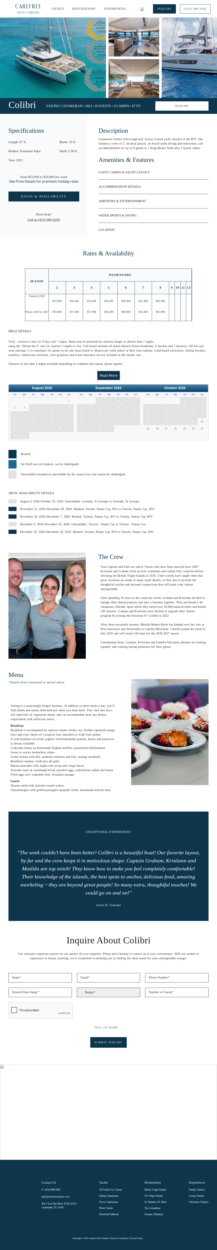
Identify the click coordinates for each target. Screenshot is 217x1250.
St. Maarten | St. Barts (156, 1201)
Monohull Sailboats (109, 1214)
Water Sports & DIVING (118, 215)
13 (51, 414)
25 (33, 428)
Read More (108, 375)
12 (42, 414)
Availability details (31, 493)
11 (33, 414)
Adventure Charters (199, 1201)
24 (24, 428)
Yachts (57, 8)
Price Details (26, 181)
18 (33, 421)
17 (24, 421)
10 (24, 414)
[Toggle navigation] (8, 8)
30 (15, 435)
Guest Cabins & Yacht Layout (124, 172)
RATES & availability (44, 196)
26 (42, 428)
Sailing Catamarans (108, 1195)
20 (51, 421)
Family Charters (197, 1189)
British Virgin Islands (155, 1189)
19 (42, 421)
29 (69, 428)
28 (60, 428)
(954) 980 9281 (195, 8)
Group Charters (196, 1195)
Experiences (115, 8)
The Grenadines (152, 1208)
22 (69, 421)
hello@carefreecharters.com (55, 1196)
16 (15, 421)
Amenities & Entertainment (122, 201)
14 (60, 414)
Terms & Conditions (119, 1238)
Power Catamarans (108, 1201)
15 (69, 414)
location (106, 230)
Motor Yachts (106, 1208)
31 (24, 435)
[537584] (147, 106)
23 (15, 428)
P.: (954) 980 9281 (51, 1189)
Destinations (83, 8)
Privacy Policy (136, 1238)
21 (60, 421)
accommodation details (120, 186)
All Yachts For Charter (110, 1189)
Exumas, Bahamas (154, 1214)
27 (51, 428)
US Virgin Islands (154, 1195)
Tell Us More (106, 1027)
